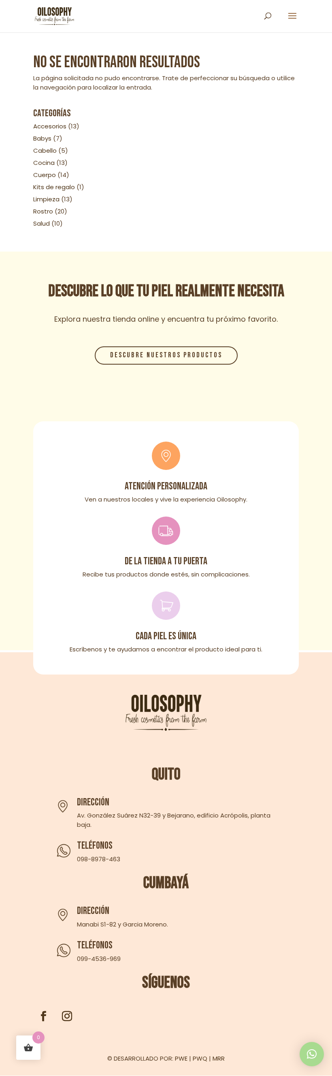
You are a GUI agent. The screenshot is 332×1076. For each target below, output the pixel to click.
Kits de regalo (54, 187)
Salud (41, 223)
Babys (42, 138)
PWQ (200, 1058)
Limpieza (46, 199)
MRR (219, 1058)
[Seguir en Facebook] (43, 1016)
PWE (181, 1058)
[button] (312, 1054)
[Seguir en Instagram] (67, 1016)
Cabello (45, 150)
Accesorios (49, 126)
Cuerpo (44, 175)
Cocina (44, 162)
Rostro (43, 211)
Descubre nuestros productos (166, 355)
